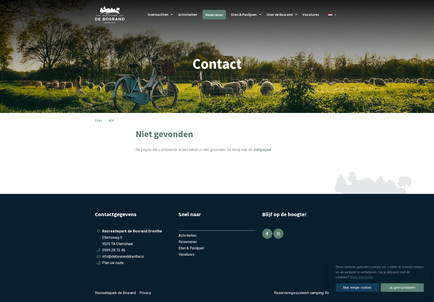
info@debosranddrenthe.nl (123, 256)
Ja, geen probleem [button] (402, 287)
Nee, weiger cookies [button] (357, 287)
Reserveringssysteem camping (298, 293)
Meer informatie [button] (361, 277)
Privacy (145, 293)
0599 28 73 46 (113, 250)
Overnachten (158, 14)
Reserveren (214, 14)
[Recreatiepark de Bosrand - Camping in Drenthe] (115, 15)
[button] (172, 14)
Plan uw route (113, 263)
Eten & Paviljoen (244, 14)
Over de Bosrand (280, 14)
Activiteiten (187, 14)
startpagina (262, 149)
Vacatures (311, 14)
